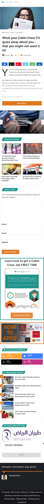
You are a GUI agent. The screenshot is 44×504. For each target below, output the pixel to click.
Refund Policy (21, 499)
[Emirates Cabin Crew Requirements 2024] (7, 388)
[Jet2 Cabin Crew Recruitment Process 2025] (7, 414)
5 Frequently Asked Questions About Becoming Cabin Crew (10, 158)
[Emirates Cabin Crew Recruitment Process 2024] (7, 380)
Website (5, 242)
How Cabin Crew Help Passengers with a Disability (9, 178)
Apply (21, 455)
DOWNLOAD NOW (22, 315)
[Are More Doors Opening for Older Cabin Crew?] (32, 169)
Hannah (7, 55)
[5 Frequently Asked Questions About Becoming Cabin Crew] (11, 148)
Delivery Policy (34, 499)
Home (6, 33)
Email (4, 233)
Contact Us (22, 502)
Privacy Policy (9, 499)
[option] (21, 443)
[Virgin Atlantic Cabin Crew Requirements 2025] (7, 406)
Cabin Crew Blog (16, 33)
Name (4, 224)
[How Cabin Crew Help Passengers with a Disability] (11, 169)
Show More (21, 103)
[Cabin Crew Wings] (10, 2)
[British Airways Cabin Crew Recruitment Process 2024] (7, 397)
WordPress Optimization (13, 495)
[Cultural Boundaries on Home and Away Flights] (32, 148)
